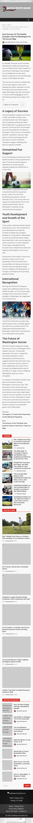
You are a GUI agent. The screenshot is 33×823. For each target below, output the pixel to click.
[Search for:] (13, 785)
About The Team (12, 811)
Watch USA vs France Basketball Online (7, 754)
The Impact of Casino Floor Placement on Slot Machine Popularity (16, 414)
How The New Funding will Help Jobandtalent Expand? (7, 708)
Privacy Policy (18, 806)
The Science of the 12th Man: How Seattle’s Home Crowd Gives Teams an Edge (16, 424)
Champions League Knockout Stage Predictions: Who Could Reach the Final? (16, 584)
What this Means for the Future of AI (7, 742)
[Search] (28, 20)
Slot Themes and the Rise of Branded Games (16, 554)
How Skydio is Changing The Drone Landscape (7, 719)
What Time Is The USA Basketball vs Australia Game (7, 765)
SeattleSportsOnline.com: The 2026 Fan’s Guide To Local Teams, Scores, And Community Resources (7, 501)
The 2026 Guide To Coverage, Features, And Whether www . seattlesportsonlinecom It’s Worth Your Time (7, 455)
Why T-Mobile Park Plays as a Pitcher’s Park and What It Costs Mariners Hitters (7, 444)
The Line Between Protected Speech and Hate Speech (7, 731)
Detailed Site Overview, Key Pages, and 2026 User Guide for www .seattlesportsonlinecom (7, 467)
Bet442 (18, 95)
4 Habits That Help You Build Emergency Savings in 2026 (16, 677)
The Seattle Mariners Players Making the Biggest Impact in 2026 (16, 647)
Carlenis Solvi (20, 448)
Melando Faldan (21, 471)
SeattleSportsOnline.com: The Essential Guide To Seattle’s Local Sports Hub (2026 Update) (7, 490)
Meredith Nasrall (10, 42)
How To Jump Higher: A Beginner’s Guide (7, 777)
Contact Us (22, 811)
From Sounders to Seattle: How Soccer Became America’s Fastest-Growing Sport (16, 614)
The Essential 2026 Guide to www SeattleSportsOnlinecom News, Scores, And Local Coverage (7, 478)
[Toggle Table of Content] (21, 104)
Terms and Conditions (16, 809)
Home (11, 806)
